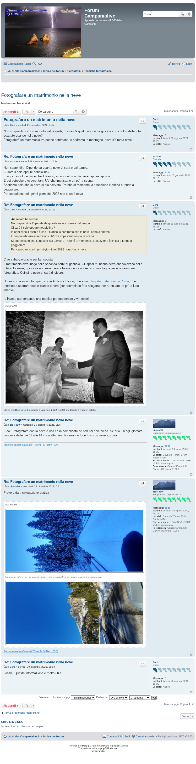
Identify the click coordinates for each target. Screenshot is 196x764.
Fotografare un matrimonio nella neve (41, 95)
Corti (155, 119)
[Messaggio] (5, 125)
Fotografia (74, 70)
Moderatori (23, 103)
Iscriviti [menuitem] (176, 63)
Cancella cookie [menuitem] (145, 736)
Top (191, 149)
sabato (157, 156)
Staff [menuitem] (127, 736)
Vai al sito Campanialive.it (24, 70)
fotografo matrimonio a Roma (109, 281)
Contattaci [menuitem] (113, 736)
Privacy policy (98, 751)
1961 (167, 446)
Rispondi (9, 112)
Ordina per (102, 697)
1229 (167, 172)
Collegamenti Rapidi (19, 63)
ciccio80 (158, 430)
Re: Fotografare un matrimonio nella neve (38, 156)
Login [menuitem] (189, 63)
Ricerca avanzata (189, 14)
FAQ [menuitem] (39, 63)
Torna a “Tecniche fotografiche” (22, 712)
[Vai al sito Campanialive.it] (43, 30)
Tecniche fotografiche (98, 70)
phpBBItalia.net (109, 748)
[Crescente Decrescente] (140, 697)
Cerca (182, 14)
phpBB (85, 745)
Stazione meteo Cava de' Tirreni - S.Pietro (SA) (31, 444)
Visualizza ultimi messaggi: (55, 697)
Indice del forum (53, 70)
